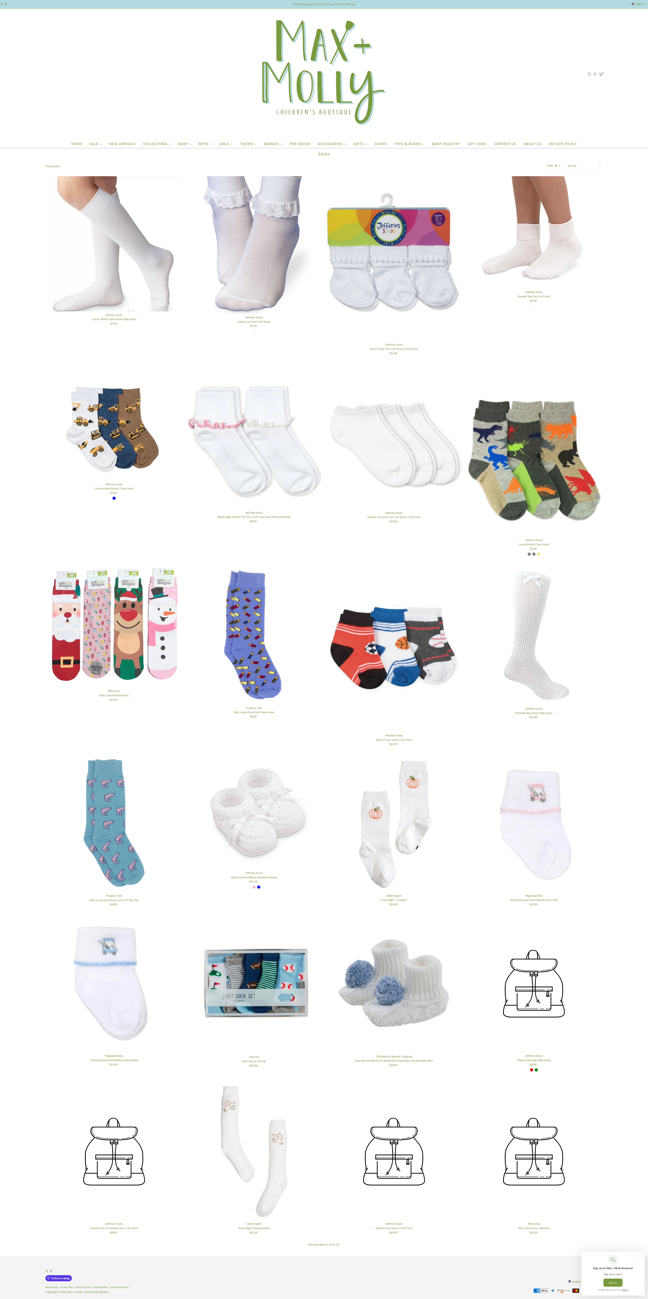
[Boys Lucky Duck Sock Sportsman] (254, 635)
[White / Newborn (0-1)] (254, 331)
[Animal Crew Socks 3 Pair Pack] (394, 1151)
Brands (272, 144)
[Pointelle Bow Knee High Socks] (534, 636)
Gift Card (477, 144)
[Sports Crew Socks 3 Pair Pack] (394, 649)
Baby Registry (446, 144)
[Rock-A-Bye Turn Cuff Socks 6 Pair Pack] (394, 258)
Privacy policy (67, 1287)
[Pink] (254, 887)
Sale (95, 144)
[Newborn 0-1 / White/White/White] (389, 358)
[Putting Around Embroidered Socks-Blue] (114, 983)
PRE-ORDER (300, 144)
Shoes (380, 144)
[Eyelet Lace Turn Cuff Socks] (254, 245)
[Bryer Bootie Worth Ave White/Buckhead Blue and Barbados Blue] (394, 984)
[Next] (481, 4)
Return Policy (563, 144)
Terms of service (83, 1287)
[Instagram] (6, 4)
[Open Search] (589, 74)
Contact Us (505, 144)
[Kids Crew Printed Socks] (114, 627)
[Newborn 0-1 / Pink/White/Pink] (398, 358)
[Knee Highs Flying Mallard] (254, 1151)
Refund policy (52, 1287)
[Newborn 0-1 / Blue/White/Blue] (394, 358)
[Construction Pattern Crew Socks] (114, 426)
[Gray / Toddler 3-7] (529, 554)
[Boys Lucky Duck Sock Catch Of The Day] (114, 823)
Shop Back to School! (324, 4)
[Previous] (166, 4)
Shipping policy (100, 1287)
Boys (204, 144)
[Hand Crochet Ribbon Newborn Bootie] (254, 812)
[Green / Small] (536, 1070)
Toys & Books (408, 144)
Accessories (331, 144)
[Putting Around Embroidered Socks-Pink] (534, 823)
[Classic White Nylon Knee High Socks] (114, 243)
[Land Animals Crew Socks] (534, 454)
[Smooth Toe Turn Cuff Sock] (534, 232)
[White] (249, 887)
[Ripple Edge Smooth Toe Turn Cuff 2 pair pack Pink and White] (254, 440)
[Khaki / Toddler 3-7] (538, 554)
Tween (247, 144)
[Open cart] (601, 74)
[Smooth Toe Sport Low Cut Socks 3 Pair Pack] (394, 440)
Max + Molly (75, 1291)
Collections (155, 144)
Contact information (119, 1287)
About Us (533, 144)
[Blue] (258, 887)
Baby (183, 144)
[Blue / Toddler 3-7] (114, 498)
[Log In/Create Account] (595, 74)
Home (76, 144)
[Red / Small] (531, 1070)
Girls (225, 144)
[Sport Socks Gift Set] (254, 984)
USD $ (640, 4)
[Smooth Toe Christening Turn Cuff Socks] (114, 1151)
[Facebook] (1, 4)
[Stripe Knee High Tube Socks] (534, 983)
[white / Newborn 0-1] (534, 306)
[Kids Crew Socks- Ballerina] (534, 1151)
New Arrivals (122, 144)
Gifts (359, 144)
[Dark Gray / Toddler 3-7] (534, 554)
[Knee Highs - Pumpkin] (394, 823)
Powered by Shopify (96, 1291)
